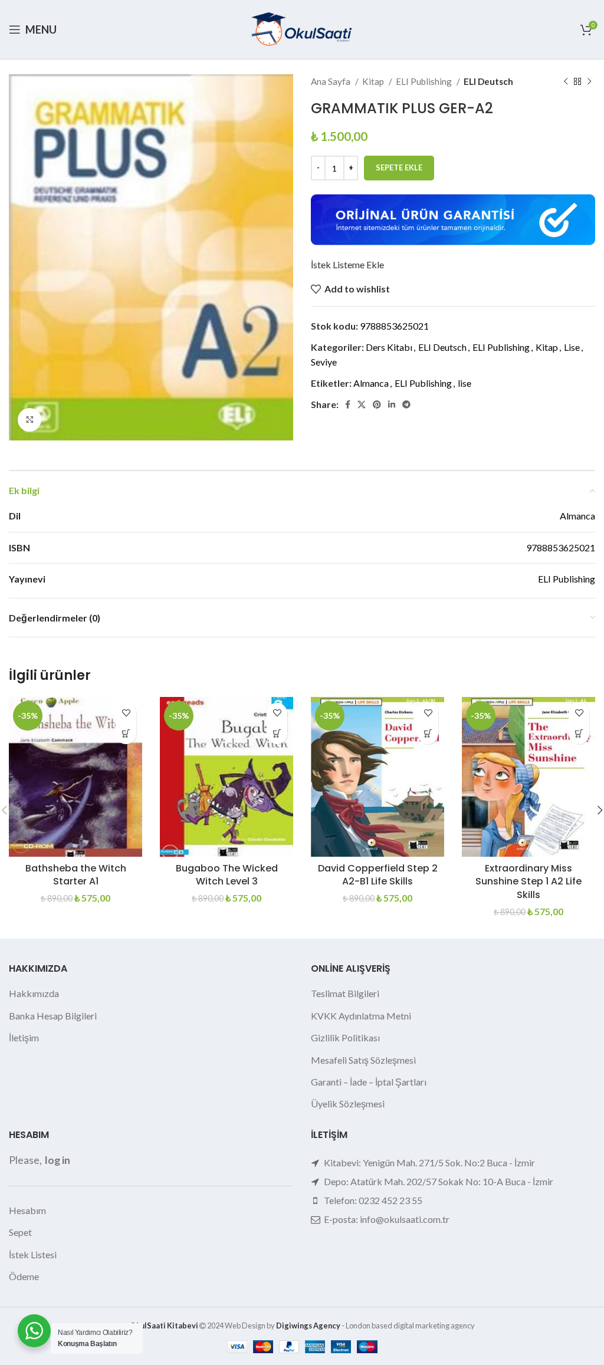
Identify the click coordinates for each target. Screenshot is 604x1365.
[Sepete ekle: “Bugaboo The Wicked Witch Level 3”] (277, 733)
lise (464, 383)
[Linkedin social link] (392, 404)
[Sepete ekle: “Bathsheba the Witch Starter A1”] (126, 733)
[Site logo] (302, 28)
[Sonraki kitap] (589, 81)
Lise (572, 347)
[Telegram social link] (406, 404)
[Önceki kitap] (566, 81)
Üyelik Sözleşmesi (348, 1103)
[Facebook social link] (348, 404)
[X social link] (361, 404)
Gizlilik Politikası (345, 1037)
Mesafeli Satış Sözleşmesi (363, 1059)
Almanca (371, 383)
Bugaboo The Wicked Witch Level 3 (227, 874)
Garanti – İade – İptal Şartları (368, 1081)
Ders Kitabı (389, 347)
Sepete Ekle (399, 167)
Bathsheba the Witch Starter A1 (75, 874)
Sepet (20, 1232)
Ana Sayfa (331, 81)
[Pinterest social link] (377, 404)
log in (57, 1160)
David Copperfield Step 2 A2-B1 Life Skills (378, 874)
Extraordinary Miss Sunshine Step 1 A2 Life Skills (528, 881)
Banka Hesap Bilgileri (53, 1015)
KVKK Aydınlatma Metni (361, 1015)
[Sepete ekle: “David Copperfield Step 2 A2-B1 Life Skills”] (428, 733)
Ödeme (24, 1276)
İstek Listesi (33, 1254)
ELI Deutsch (488, 81)
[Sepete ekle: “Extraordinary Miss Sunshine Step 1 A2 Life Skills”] (579, 733)
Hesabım (27, 1210)
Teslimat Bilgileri (345, 993)
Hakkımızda (34, 993)
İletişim (24, 1037)
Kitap (374, 81)
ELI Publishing (425, 81)
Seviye (324, 361)
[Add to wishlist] (126, 713)
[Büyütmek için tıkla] (29, 420)
